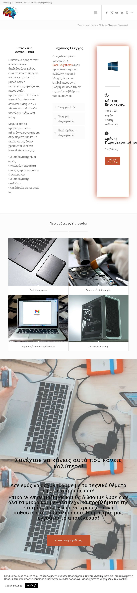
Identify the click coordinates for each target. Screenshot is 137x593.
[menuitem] (8, 2)
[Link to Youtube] (116, 12)
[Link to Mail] (131, 12)
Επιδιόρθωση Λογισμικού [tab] (67, 132)
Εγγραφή (7, 2)
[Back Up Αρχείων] (38, 262)
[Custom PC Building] (98, 318)
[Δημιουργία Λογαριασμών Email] (38, 318)
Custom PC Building (98, 346)
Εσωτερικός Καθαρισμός (98, 290)
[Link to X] (111, 12)
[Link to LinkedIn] (121, 12)
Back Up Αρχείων (38, 290)
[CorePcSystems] (10, 12)
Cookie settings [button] (13, 585)
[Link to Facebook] (106, 12)
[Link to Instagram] (126, 12)
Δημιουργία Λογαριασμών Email (38, 346)
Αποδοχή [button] (31, 585)
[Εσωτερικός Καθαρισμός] (98, 262)
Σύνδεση (18, 2)
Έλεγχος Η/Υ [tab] (66, 107)
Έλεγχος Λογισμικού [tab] (66, 118)
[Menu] (95, 12)
